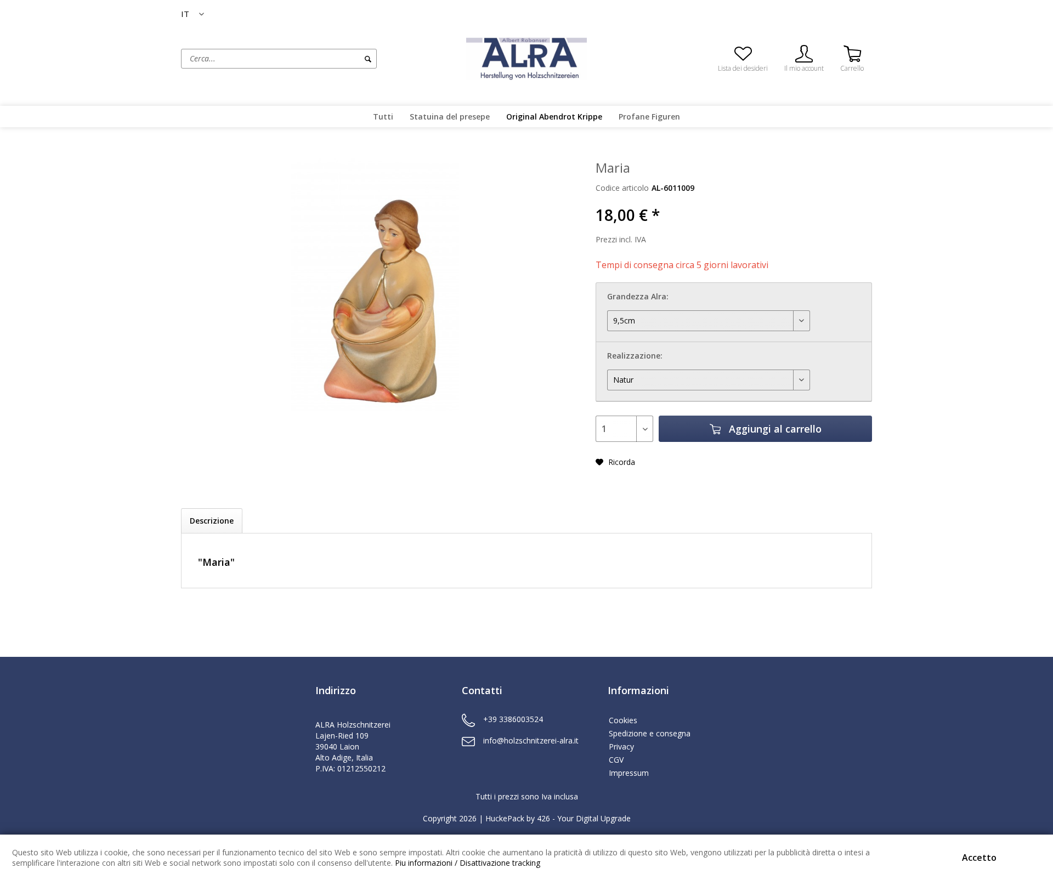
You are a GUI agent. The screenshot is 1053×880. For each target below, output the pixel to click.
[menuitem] (321, 59)
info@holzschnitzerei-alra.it (531, 740)
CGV (616, 759)
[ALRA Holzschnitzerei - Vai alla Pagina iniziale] (526, 57)
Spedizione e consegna (649, 733)
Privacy (621, 746)
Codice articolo (622, 188)
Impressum (629, 773)
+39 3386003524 (513, 719)
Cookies (623, 720)
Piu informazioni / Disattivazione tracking (467, 863)
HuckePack (504, 818)
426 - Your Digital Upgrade (584, 818)
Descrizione (212, 520)
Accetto (979, 857)
